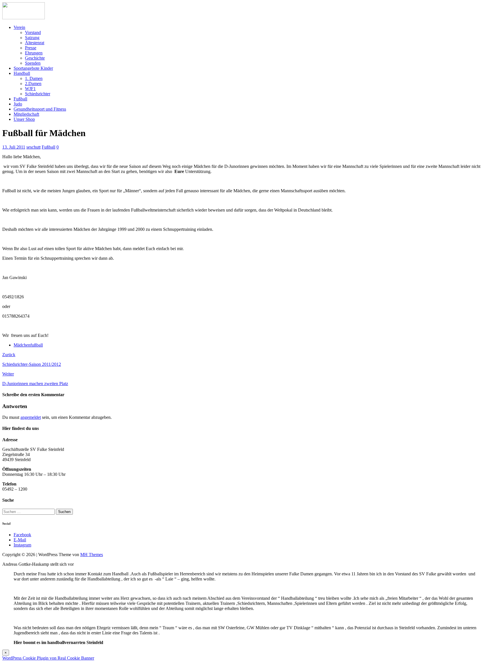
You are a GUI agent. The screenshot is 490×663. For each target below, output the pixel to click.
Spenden (33, 63)
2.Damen (33, 83)
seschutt (33, 147)
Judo (18, 104)
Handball (22, 73)
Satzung (32, 37)
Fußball (20, 98)
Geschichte (35, 58)
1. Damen (34, 78)
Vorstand (33, 32)
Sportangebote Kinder (33, 68)
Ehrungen (34, 52)
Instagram (22, 544)
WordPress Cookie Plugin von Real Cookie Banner (48, 658)
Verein (19, 27)
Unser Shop (24, 119)
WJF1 (30, 88)
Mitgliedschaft (26, 114)
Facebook (22, 534)
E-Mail (20, 539)
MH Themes (91, 554)
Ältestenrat (34, 42)
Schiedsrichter (37, 93)
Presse (30, 47)
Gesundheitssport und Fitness (40, 109)
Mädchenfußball (28, 345)
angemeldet (30, 417)
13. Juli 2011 (13, 147)
